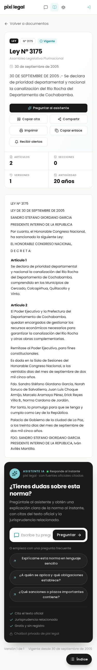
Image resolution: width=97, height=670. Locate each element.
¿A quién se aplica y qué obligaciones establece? (51, 578)
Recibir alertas (31, 142)
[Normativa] (54, 7)
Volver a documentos (29, 23)
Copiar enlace (71, 130)
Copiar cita (31, 119)
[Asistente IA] (46, 7)
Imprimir (31, 130)
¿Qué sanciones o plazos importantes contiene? (51, 594)
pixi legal (14, 7)
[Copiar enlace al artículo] (83, 260)
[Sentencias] (63, 7)
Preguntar (66, 534)
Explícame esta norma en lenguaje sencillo (51, 561)
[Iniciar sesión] (89, 7)
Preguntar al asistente (51, 108)
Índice (82, 659)
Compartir (71, 119)
